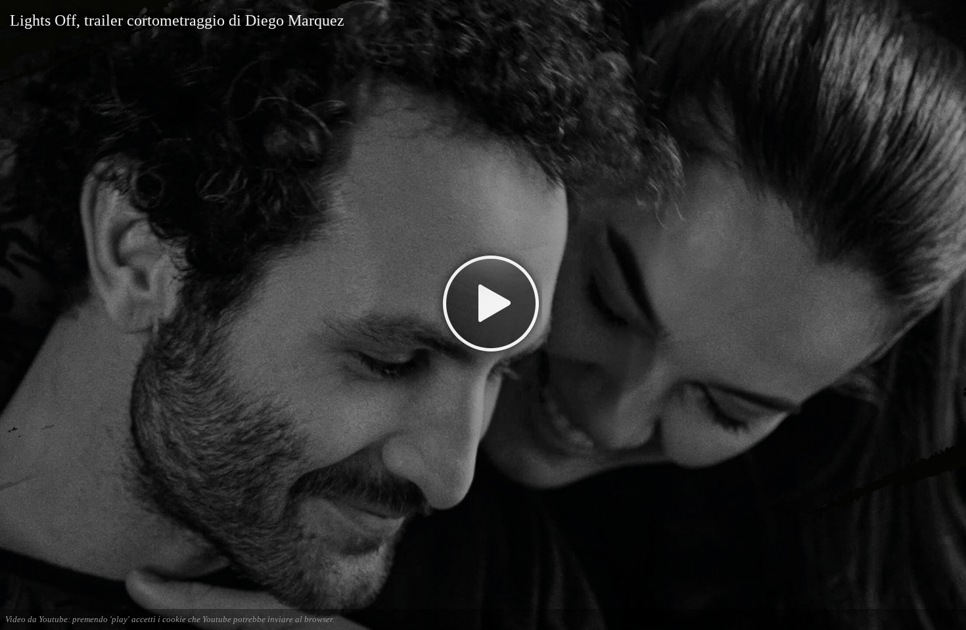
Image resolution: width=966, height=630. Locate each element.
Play (483, 303)
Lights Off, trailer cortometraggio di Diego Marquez (177, 20)
